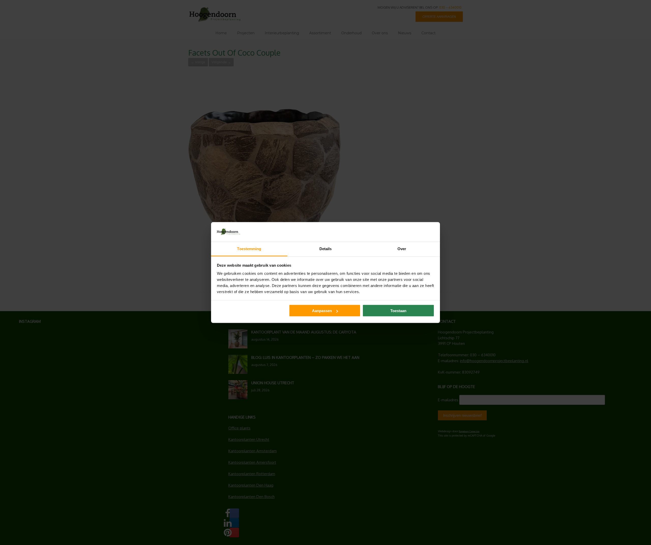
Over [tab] (401, 248)
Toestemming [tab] (249, 248)
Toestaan (398, 311)
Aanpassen (322, 311)
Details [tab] (325, 248)
